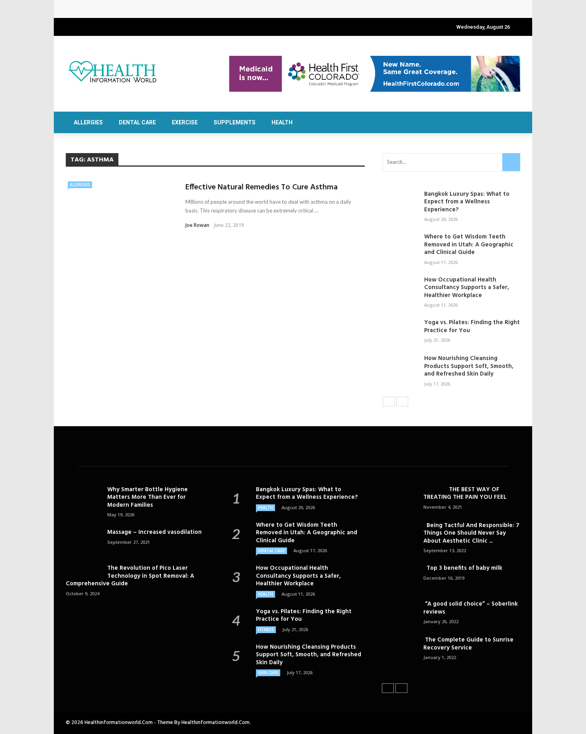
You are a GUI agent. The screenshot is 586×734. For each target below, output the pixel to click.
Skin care (268, 672)
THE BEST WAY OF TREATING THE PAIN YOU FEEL (465, 493)
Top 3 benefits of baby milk (462, 568)
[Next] (402, 401)
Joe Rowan (197, 225)
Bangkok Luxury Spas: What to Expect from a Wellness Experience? (167, 9)
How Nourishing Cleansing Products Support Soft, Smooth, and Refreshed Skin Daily (468, 366)
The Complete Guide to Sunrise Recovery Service (468, 644)
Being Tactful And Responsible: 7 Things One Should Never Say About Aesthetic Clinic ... (471, 533)
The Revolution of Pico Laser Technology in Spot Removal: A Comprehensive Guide (130, 575)
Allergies (88, 122)
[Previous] (389, 401)
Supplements (235, 122)
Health (282, 122)
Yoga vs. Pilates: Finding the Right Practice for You (472, 326)
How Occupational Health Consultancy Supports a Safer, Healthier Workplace (466, 287)
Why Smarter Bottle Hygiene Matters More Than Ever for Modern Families (147, 497)
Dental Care (137, 122)
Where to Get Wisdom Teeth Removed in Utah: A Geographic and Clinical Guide (468, 244)
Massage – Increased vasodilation (155, 532)
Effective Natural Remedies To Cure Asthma (261, 187)
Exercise (185, 122)
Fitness (266, 629)
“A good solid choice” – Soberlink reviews (470, 608)
